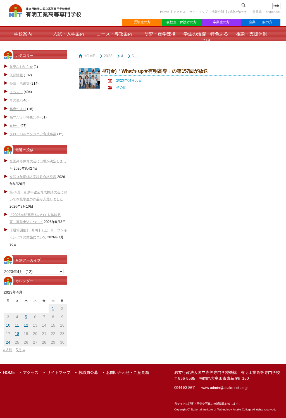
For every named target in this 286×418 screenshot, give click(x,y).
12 (26, 325)
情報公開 (218, 11)
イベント (16, 92)
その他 (14, 100)
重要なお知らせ (21, 67)
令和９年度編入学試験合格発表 (32, 177)
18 (17, 333)
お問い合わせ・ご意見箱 (245, 11)
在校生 (14, 126)
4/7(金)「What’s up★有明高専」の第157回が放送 (155, 71)
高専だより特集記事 (24, 117)
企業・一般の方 (260, 22)
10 (8, 325)
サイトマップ (198, 11)
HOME (164, 11)
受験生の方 (142, 22)
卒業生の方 (221, 22)
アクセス (179, 11)
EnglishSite (273, 11)
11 (17, 325)
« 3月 (7, 350)
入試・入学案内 (68, 34)
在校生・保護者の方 (181, 22)
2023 (108, 56)
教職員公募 (88, 372)
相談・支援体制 (251, 34)
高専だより (17, 109)
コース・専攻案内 (114, 34)
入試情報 (16, 75)
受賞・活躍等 (19, 84)
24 (8, 342)
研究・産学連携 (160, 34)
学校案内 (23, 34)
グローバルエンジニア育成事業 (32, 134)
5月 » (20, 350)
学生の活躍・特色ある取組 (205, 37)
